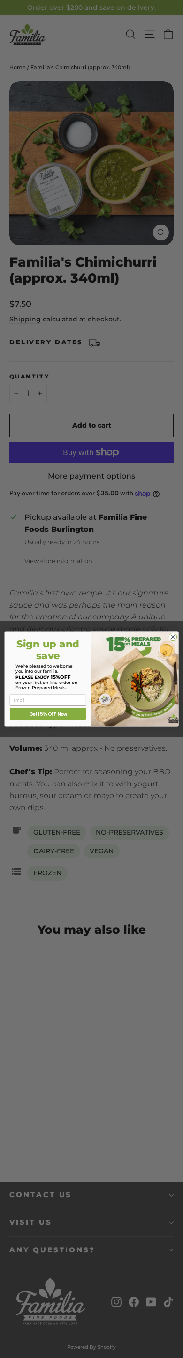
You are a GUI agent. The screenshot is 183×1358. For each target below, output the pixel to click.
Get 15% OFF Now (48, 714)
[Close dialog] (173, 637)
